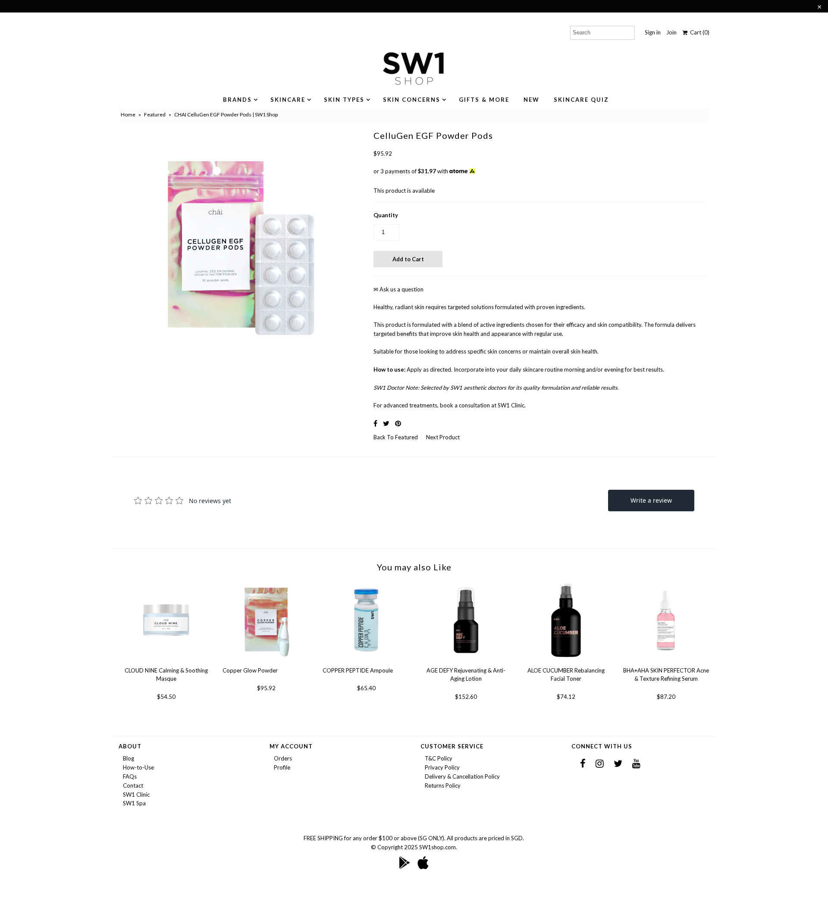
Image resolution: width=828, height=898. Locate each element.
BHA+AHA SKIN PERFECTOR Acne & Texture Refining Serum (666, 674)
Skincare (287, 99)
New (531, 99)
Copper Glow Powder (250, 670)
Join (671, 32)
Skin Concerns (411, 99)
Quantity (385, 215)
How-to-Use (138, 767)
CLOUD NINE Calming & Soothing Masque (166, 674)
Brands (237, 99)
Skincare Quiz (581, 99)
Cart (698, 32)
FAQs (130, 776)
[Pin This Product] (398, 423)
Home (128, 114)
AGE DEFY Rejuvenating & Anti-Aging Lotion (466, 674)
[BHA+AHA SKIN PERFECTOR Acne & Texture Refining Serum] (666, 661)
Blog (128, 758)
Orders (283, 758)
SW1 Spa (134, 803)
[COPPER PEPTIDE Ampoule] (366, 661)
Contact (133, 785)
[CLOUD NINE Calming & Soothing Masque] (166, 661)
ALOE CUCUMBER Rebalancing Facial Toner (566, 674)
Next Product (443, 437)
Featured (155, 114)
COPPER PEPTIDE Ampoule (358, 670)
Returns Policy (443, 785)
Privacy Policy (442, 767)
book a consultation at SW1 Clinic (482, 405)
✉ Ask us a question (398, 289)
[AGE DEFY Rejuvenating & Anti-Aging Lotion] (466, 661)
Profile (282, 767)
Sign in (653, 32)
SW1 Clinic (136, 794)
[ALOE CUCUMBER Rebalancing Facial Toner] (566, 661)
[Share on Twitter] (386, 423)
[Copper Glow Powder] (266, 661)
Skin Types (344, 99)
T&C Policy (438, 758)
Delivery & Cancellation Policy (462, 776)
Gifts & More (484, 99)
